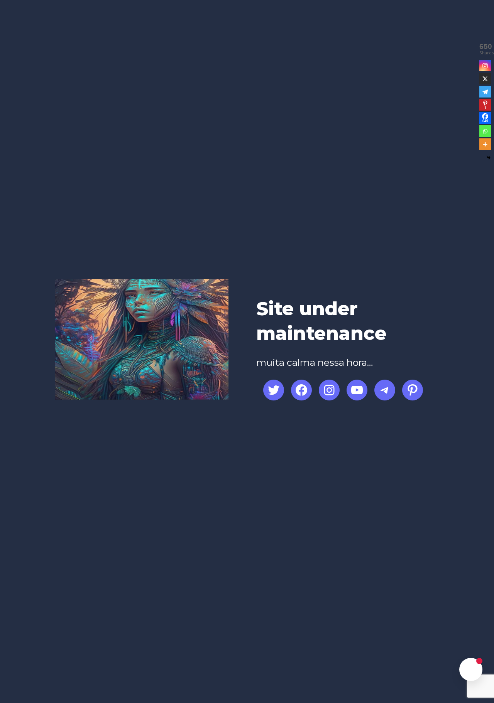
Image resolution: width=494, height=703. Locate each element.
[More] (485, 144)
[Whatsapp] (485, 131)
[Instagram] (485, 65)
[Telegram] (485, 92)
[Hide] (489, 158)
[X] (485, 78)
